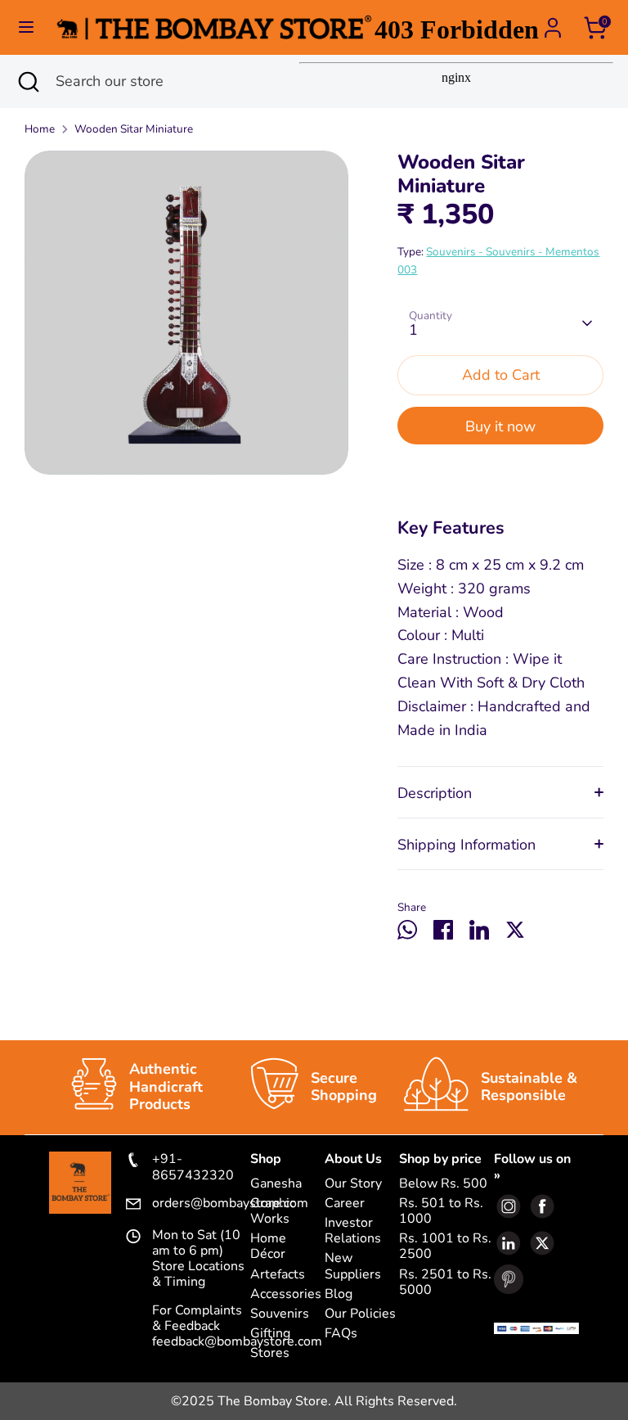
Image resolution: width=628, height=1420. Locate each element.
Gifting (270, 1333)
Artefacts (277, 1275)
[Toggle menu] (26, 27)
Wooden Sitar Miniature (133, 129)
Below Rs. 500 (443, 1184)
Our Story (353, 1184)
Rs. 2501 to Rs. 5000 (445, 1282)
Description (434, 793)
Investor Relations (353, 1230)
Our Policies (360, 1314)
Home (40, 129)
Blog (338, 1294)
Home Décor (268, 1246)
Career (345, 1203)
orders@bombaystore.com (201, 1204)
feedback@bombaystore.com (237, 1341)
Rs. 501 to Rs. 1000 (441, 1211)
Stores (269, 1353)
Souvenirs (279, 1314)
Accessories (285, 1294)
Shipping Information (466, 844)
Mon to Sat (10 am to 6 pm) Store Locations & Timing (198, 1259)
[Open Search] (27, 81)
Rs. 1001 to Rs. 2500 (445, 1246)
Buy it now (500, 426)
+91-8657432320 (193, 1167)
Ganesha (276, 1184)
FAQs (341, 1333)
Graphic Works (272, 1211)
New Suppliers (353, 1266)
